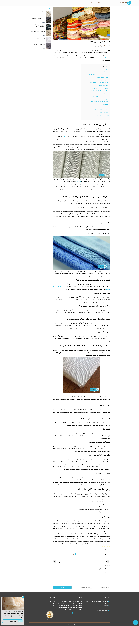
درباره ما (87, 3)
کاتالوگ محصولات (97, 3)
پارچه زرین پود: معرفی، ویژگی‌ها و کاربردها (38, 32)
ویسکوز (79, 181)
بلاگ (91, 3)
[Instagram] (69, 613)
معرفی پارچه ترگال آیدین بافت (39, 44)
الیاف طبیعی (60, 286)
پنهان (101, 66)
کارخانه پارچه (98, 480)
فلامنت (63, 137)
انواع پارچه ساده (103, 58)
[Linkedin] (72, 613)
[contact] (135, 622)
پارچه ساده (94, 46)
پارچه (97, 46)
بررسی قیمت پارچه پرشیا (40, 38)
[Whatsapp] (66, 613)
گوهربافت (104, 3)
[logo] (125, 3)
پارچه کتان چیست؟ (41, 12)
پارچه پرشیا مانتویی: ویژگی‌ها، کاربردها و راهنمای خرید (39, 25)
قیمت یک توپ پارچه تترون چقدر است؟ (38, 19)
